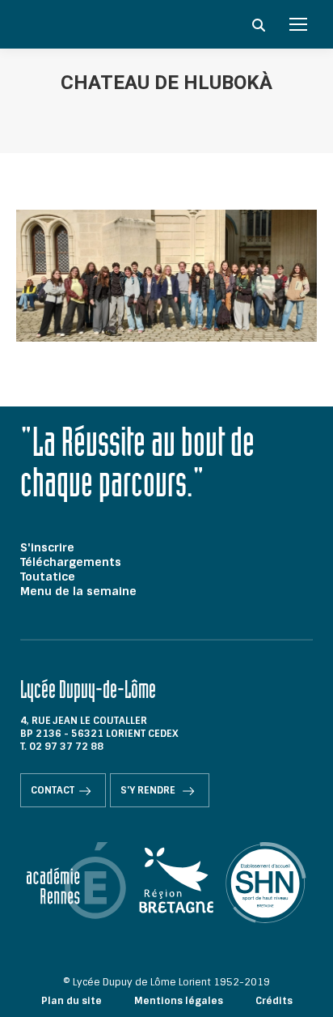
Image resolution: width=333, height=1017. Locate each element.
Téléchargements (70, 562)
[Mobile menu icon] (298, 24)
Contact (52, 790)
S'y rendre (149, 790)
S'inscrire (47, 547)
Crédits (274, 1000)
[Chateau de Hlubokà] (166, 276)
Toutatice (47, 576)
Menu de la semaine (78, 591)
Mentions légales (178, 1000)
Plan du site (71, 1000)
